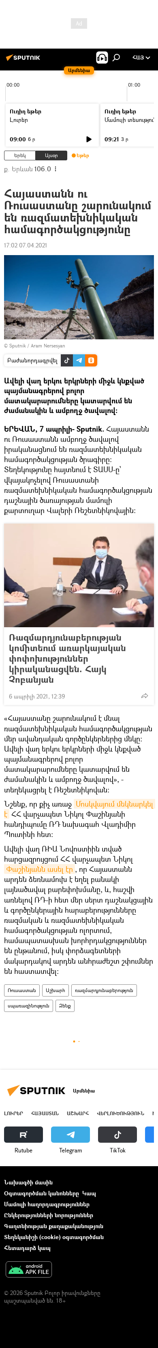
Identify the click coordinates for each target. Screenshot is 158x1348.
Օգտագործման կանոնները (41, 1193)
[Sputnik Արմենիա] (24, 60)
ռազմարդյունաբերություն (104, 990)
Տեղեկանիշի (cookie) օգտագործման (54, 1237)
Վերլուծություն (120, 1113)
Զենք (65, 1005)
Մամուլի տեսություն (131, 120)
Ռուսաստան (22, 990)
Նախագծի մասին (28, 1182)
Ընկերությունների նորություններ (48, 1215)
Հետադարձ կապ (27, 1248)
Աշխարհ (55, 990)
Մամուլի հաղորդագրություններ (47, 1204)
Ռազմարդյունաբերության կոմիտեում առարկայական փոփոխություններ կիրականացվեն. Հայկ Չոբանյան (67, 658)
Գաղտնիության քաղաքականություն (53, 1226)
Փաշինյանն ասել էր (39, 869)
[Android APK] (28, 1270)
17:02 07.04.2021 (25, 245)
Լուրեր (19, 120)
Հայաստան (45, 1113)
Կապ (89, 1193)
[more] (145, 696)
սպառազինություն (28, 1005)
